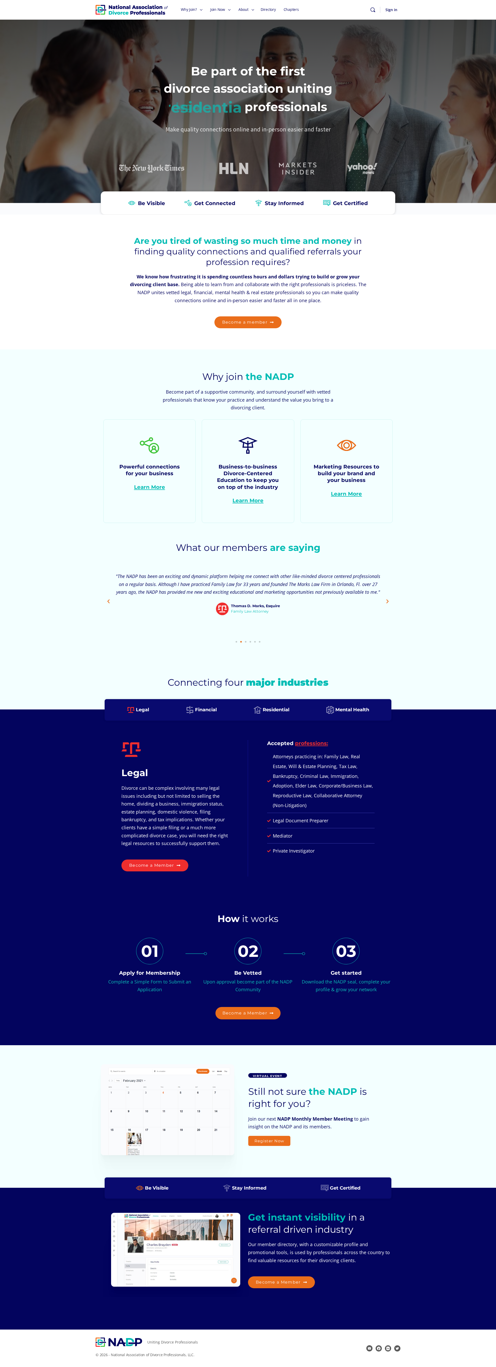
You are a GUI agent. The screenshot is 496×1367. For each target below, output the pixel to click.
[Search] (373, 10)
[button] (108, 601)
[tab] (138, 709)
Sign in (391, 9)
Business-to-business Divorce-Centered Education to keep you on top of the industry (248, 483)
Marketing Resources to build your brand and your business (346, 480)
